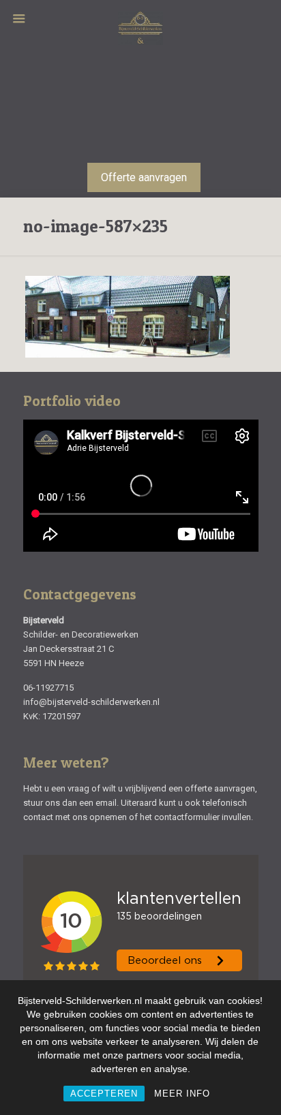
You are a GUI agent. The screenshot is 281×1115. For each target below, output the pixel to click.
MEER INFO (182, 1093)
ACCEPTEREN (104, 1093)
